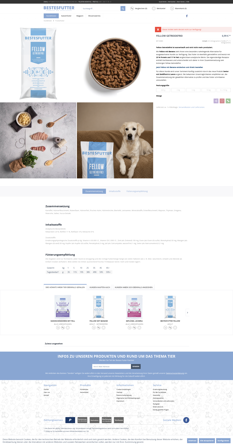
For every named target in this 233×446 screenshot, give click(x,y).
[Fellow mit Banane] (98, 307)
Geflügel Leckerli (134, 321)
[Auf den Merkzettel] (222, 101)
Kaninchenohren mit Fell (63, 321)
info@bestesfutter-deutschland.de (62, 2)
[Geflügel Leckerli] (134, 307)
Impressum (120, 401)
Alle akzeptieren (207, 440)
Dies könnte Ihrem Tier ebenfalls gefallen (65, 287)
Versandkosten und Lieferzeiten (191, 107)
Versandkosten (81, 428)
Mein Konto (181, 2)
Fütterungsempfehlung (137, 191)
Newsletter (156, 395)
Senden (135, 366)
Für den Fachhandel (159, 392)
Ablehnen (192, 440)
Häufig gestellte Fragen (161, 410)
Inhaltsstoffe (115, 191)
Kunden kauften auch (100, 287)
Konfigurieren (223, 440)
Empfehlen (216, 101)
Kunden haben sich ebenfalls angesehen (134, 287)
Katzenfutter (84, 392)
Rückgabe (156, 404)
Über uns (47, 392)
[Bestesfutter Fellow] (170, 307)
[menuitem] (187, 2)
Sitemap (119, 392)
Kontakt (46, 395)
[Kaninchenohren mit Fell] (63, 307)
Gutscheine (162, 2)
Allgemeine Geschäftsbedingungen (128, 398)
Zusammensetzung (94, 191)
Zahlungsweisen (158, 398)
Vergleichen (228, 101)
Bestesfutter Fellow (170, 321)
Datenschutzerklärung (175, 373)
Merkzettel (172, 2)
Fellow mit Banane (99, 321)
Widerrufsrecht (158, 407)
